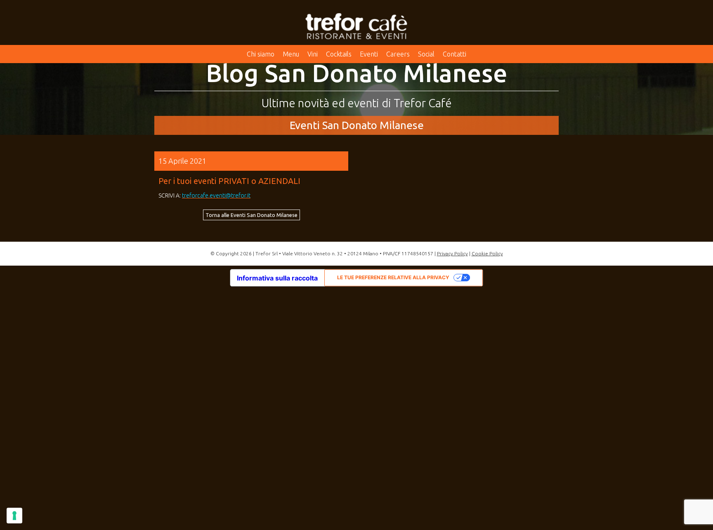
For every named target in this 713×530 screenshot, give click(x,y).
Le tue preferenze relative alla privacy (393, 277)
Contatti (454, 54)
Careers (398, 54)
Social (426, 54)
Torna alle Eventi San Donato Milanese (251, 215)
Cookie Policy (487, 253)
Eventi (369, 54)
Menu (291, 54)
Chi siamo (260, 54)
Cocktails (339, 54)
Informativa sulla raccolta (277, 278)
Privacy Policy (452, 253)
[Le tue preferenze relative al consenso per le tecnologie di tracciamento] (14, 515)
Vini (312, 54)
